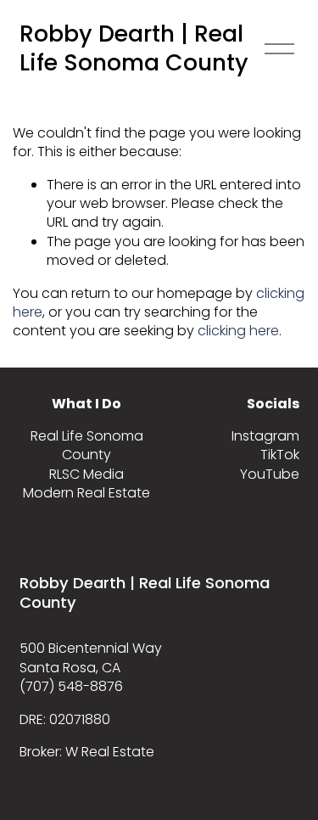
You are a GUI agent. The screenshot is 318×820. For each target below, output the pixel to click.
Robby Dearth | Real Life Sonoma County (134, 48)
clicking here (238, 330)
